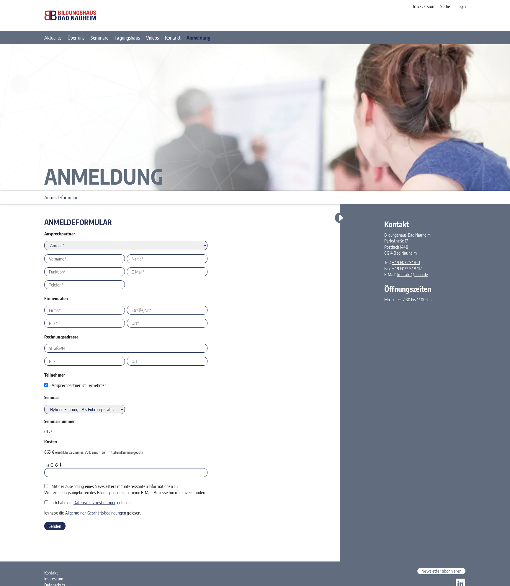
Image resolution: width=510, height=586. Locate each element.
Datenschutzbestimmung (94, 502)
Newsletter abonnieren (441, 571)
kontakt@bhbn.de (412, 274)
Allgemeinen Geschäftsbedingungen (95, 512)
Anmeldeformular (61, 197)
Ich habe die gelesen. (92, 502)
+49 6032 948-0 (406, 262)
